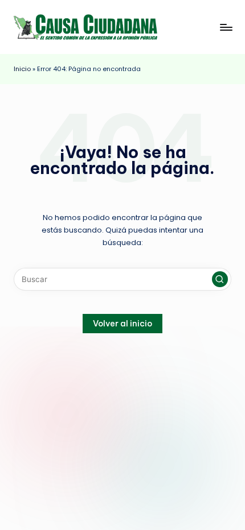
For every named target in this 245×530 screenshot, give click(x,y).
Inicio (22, 68)
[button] (220, 279)
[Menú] (225, 27)
